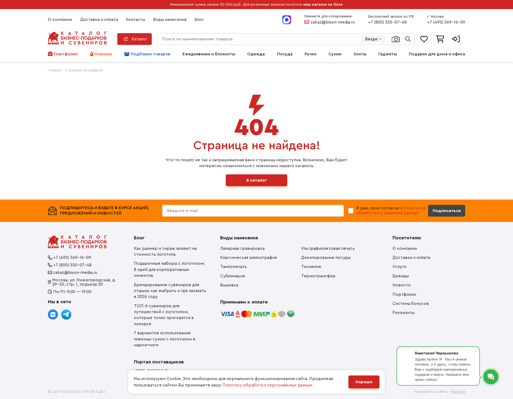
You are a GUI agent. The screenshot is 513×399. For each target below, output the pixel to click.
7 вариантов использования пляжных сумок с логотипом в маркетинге (164, 339)
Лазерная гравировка (242, 248)
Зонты (359, 54)
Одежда (256, 54)
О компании (60, 19)
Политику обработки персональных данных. (267, 385)
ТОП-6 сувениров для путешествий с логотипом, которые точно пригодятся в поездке (164, 315)
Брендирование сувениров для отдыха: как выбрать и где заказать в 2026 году (170, 291)
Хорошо (363, 382)
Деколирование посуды (326, 257)
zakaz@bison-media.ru (333, 22)
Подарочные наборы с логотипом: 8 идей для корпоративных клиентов (169, 269)
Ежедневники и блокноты (208, 54)
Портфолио (66, 54)
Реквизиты (403, 312)
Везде (371, 39)
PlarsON (458, 392)
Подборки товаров (150, 54)
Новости (401, 285)
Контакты (135, 19)
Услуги (399, 266)
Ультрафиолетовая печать (328, 248)
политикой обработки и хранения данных (391, 210)
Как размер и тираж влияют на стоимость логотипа (165, 251)
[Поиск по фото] (396, 39)
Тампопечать (233, 266)
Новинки (103, 54)
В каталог (256, 180)
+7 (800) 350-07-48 (387, 22)
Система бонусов (410, 303)
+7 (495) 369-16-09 (446, 22)
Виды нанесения (169, 19)
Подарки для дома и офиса (437, 54)
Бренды (400, 276)
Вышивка (229, 285)
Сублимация (232, 276)
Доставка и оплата (99, 19)
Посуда (285, 54)
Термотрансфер (318, 276)
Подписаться (447, 211)
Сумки (334, 54)
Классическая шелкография (248, 257)
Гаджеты (387, 54)
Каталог (139, 39)
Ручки (310, 54)
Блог (199, 19)
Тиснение (311, 266)
